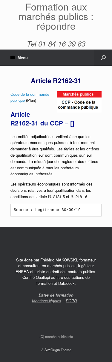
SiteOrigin (52, 349)
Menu (23, 57)
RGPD (71, 300)
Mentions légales (46, 300)
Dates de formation (56, 295)
